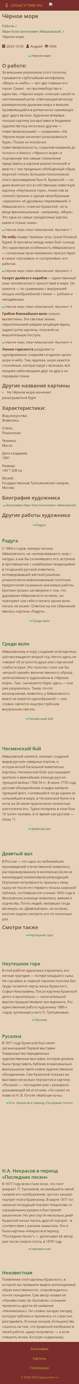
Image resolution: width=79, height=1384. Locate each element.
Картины (39, 1358)
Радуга (10, 540)
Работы (8, 26)
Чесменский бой (21, 748)
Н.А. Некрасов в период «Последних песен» (30, 1173)
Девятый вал (17, 853)
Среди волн (15, 643)
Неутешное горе (21, 963)
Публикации (39, 1368)
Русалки (11, 1036)
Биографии (39, 1349)
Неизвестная (17, 1272)
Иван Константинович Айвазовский (32, 31)
